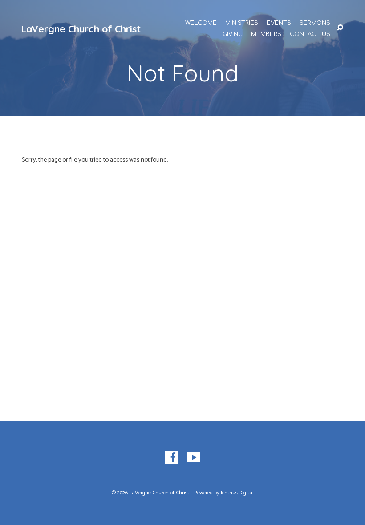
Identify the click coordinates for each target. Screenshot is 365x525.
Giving (233, 34)
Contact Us (310, 34)
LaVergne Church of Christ (81, 29)
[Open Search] (340, 28)
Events (279, 23)
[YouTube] (193, 457)
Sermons (315, 23)
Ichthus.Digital (237, 493)
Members (266, 34)
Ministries (241, 23)
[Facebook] (171, 457)
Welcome (201, 23)
